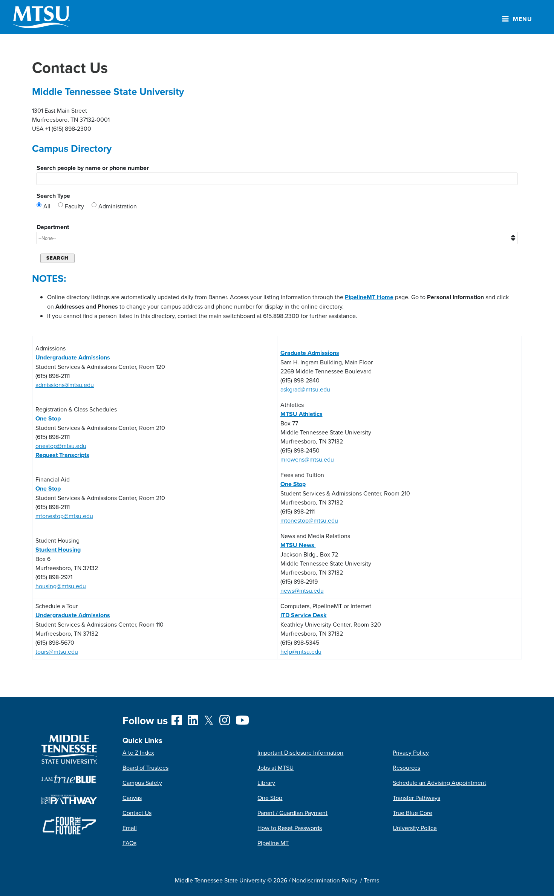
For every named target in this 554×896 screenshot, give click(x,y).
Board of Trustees (145, 767)
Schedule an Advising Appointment (439, 782)
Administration (117, 206)
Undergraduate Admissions (72, 357)
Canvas (132, 798)
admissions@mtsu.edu (64, 385)
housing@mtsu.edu (60, 586)
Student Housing (58, 549)
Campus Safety (142, 782)
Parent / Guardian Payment (292, 813)
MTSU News (298, 545)
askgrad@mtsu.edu (305, 389)
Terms (371, 880)
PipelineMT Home (369, 297)
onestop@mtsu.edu (60, 446)
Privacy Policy (411, 752)
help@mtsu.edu (300, 651)
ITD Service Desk (303, 615)
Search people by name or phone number (93, 168)
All (47, 206)
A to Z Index (138, 752)
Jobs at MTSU (275, 767)
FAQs (129, 843)
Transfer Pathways (416, 798)
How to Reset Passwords (289, 828)
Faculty (74, 206)
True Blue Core (412, 813)
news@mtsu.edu (302, 590)
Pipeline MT (273, 843)
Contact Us (137, 813)
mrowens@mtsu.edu (307, 459)
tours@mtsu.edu (56, 651)
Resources (406, 767)
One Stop (269, 798)
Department (53, 227)
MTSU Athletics (301, 414)
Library (266, 782)
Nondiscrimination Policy (324, 880)
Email (129, 828)
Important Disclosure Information (300, 752)
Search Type (53, 195)
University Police (415, 828)
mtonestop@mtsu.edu (64, 516)
